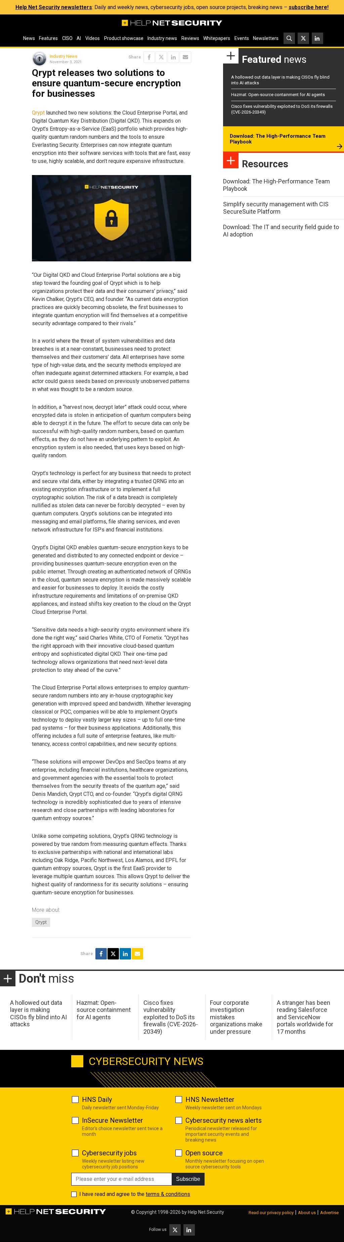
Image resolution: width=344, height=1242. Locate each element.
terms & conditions (168, 1194)
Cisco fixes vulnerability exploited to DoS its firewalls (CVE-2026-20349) (170, 1017)
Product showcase (123, 38)
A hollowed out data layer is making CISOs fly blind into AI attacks (38, 1013)
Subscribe (188, 1179)
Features (48, 38)
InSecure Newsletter (112, 1120)
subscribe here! (309, 7)
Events (241, 38)
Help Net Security (206, 1212)
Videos (92, 38)
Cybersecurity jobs (109, 1153)
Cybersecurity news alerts (223, 1120)
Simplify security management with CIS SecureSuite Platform (276, 208)
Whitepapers (216, 38)
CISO (67, 38)
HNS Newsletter (209, 1100)
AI (79, 38)
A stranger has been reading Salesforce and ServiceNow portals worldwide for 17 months (305, 1017)
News (29, 38)
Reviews (190, 38)
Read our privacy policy (271, 1212)
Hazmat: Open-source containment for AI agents (278, 94)
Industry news (162, 38)
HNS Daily (97, 1100)
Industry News (63, 56)
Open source (204, 1153)
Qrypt (38, 113)
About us (307, 1212)
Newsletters (265, 38)
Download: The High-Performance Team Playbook (278, 139)
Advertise (329, 1212)
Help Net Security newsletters (53, 7)
